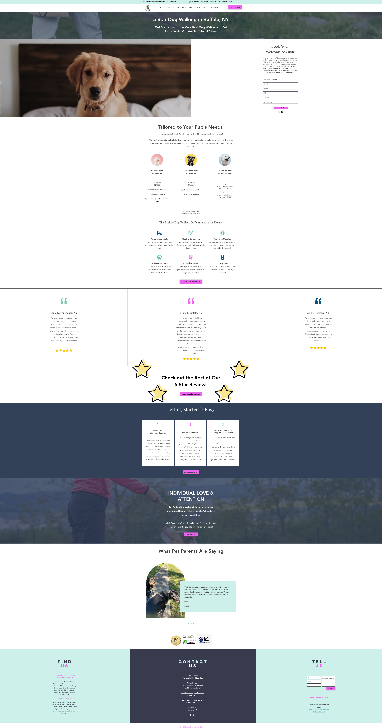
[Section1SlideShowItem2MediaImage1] (193, 623)
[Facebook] (191, 715)
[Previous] (5, 592)
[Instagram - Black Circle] (282, 112)
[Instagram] (193, 715)
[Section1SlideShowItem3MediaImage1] (188, 623)
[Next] (377, 592)
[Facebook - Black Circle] (279, 112)
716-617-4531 (192, 695)
